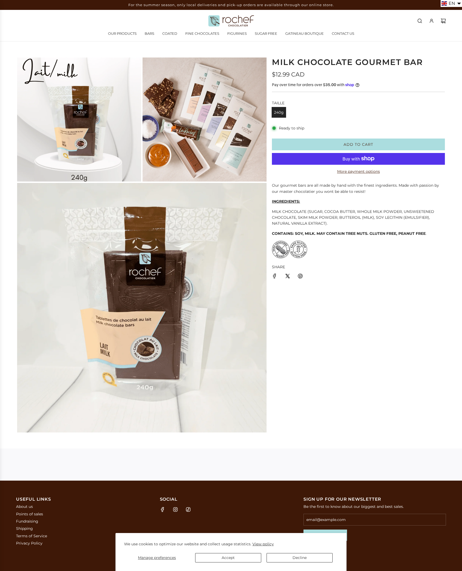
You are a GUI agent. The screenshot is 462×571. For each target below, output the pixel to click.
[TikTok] (188, 509)
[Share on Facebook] (274, 276)
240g (279, 112)
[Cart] (443, 21)
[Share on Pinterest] (300, 276)
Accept (228, 557)
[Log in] (431, 21)
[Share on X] (287, 276)
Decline (299, 557)
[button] (451, 3)
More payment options (358, 171)
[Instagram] (175, 509)
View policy (263, 544)
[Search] (420, 21)
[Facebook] (162, 509)
